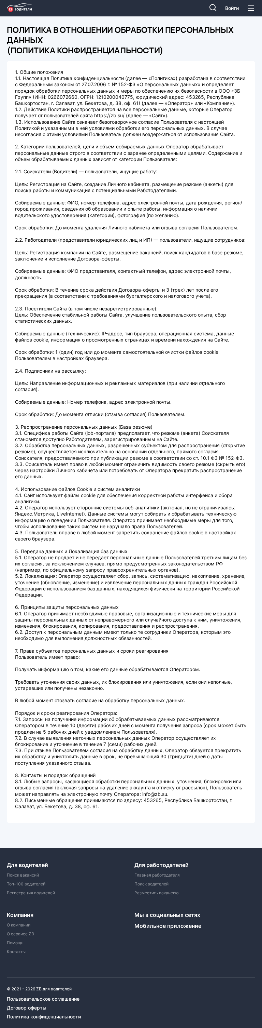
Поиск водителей (151, 884)
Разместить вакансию (156, 893)
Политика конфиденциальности (44, 1016)
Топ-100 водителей (26, 884)
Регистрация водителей (31, 893)
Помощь (15, 942)
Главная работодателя (157, 875)
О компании (18, 925)
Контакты (16, 951)
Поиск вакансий (23, 875)
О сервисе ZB (20, 934)
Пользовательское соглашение (43, 999)
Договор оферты (26, 1008)
